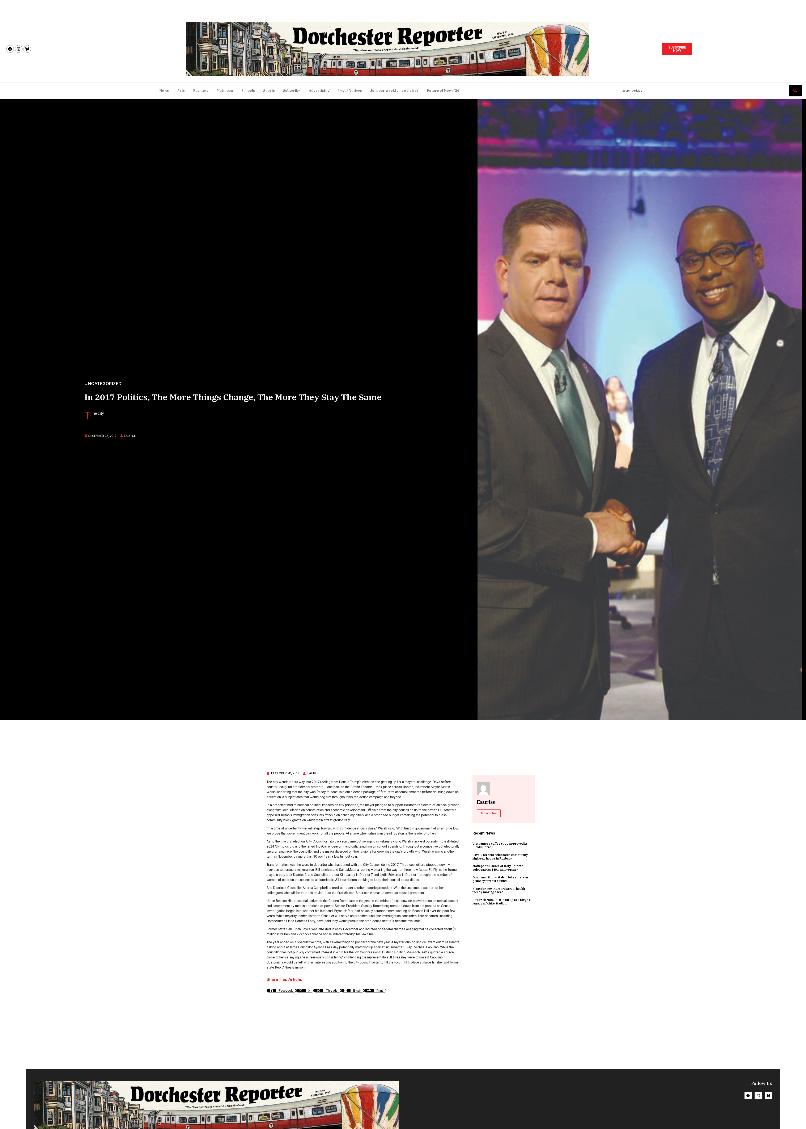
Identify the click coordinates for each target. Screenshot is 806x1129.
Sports (269, 90)
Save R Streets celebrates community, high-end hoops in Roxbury (500, 856)
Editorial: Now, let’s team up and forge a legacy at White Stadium (501, 901)
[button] (281, 990)
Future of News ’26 (443, 90)
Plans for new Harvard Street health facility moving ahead (498, 890)
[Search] (795, 90)
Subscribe (291, 90)
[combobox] (704, 90)
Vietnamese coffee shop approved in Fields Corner (499, 845)
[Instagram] (18, 49)
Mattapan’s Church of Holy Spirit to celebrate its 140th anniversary (497, 867)
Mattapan (225, 90)
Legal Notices (350, 90)
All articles (489, 813)
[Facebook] (10, 49)
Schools (248, 90)
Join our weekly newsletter (394, 90)
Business (200, 90)
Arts (181, 90)
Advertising (319, 90)
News (164, 90)
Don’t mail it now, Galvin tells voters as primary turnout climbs (500, 879)
